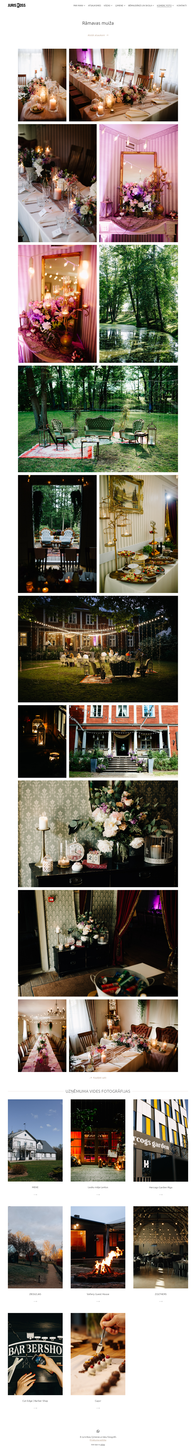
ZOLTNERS (161, 1293)
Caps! (98, 1400)
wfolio (102, 1444)
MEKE (35, 1187)
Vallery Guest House (98, 1293)
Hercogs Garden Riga (160, 1187)
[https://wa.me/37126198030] (98, 1431)
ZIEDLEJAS (35, 1293)
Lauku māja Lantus (98, 1187)
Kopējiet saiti (99, 1077)
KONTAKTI (182, 5)
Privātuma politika (98, 1440)
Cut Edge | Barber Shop (35, 1400)
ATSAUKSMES (94, 5)
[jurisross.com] (16, 5)
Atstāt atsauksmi (96, 35)
